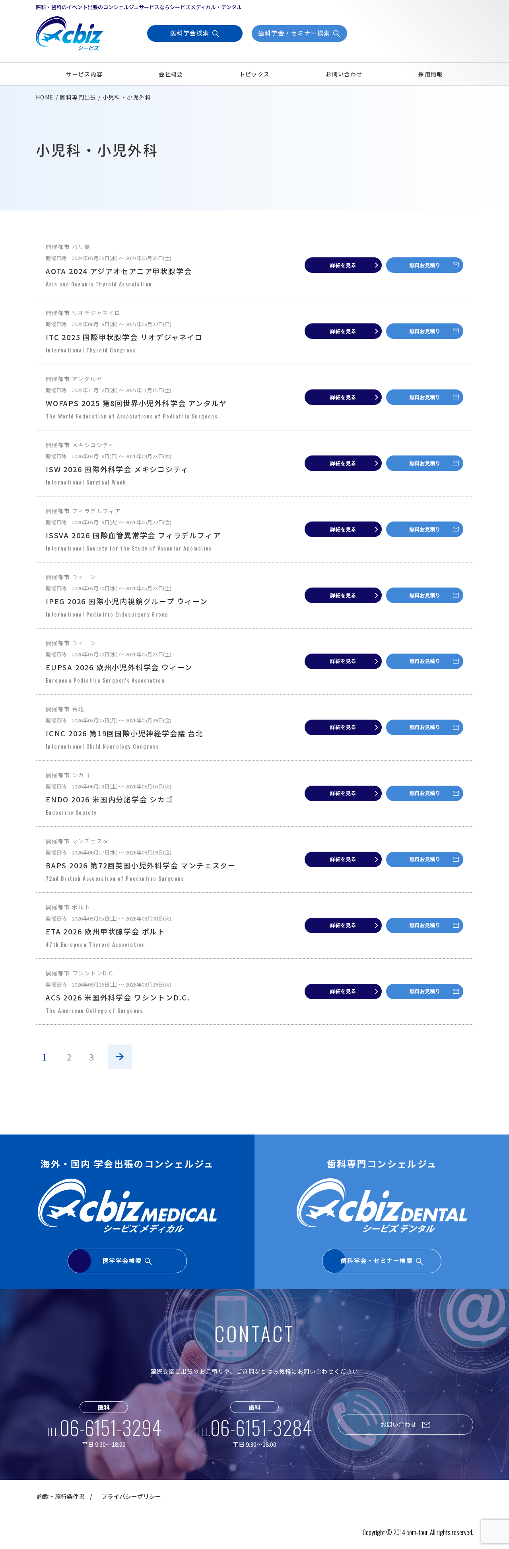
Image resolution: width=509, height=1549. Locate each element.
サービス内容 (84, 74)
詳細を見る (343, 265)
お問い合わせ (344, 74)
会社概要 (171, 74)
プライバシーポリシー (131, 1496)
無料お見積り (424, 265)
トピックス (254, 74)
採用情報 (430, 74)
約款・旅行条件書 (61, 1496)
